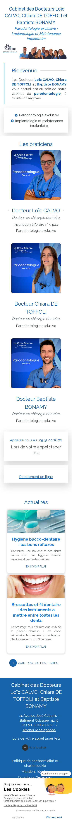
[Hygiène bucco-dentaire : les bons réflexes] (36, 521)
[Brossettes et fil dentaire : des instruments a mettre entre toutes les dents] (36, 586)
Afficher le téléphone (39, 730)
